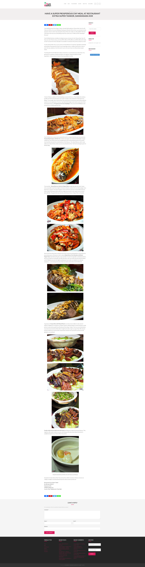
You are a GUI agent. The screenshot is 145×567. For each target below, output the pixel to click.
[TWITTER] (95, 4)
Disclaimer (46, 551)
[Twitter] (55, 24)
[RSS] (100, 4)
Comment (46, 509)
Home (45, 543)
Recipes (45, 548)
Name (45, 521)
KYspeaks (75, 543)
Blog (45, 545)
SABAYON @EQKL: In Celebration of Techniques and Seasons (80, 557)
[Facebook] (46, 24)
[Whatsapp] (59, 24)
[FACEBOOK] (97, 4)
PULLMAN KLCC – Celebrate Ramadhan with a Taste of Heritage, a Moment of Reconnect (65, 553)
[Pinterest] (50, 24)
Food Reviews (46, 546)
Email (74, 521)
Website (46, 526)
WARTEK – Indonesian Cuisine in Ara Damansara (78, 547)
